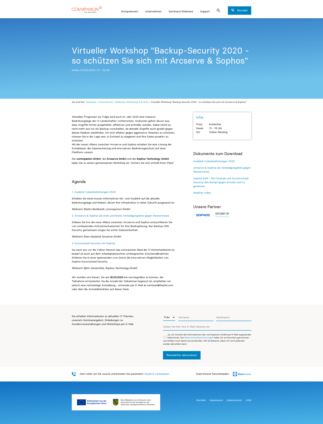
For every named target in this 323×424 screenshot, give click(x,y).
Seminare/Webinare (181, 11)
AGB (248, 400)
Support (205, 11)
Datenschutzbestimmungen (198, 337)
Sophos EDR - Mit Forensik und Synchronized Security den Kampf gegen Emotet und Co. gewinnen (220, 182)
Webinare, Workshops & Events (131, 102)
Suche (218, 10)
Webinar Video (202, 192)
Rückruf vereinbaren (156, 374)
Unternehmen (153, 11)
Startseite (91, 102)
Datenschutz (234, 400)
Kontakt (201, 400)
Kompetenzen (129, 11)
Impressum (216, 400)
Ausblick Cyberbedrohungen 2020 (214, 161)
